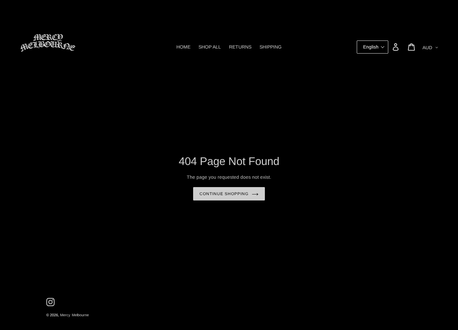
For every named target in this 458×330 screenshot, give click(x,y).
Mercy (65, 315)
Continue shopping (223, 193)
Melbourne (80, 315)
